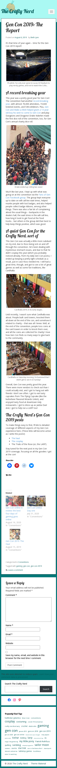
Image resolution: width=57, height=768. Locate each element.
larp (30, 737)
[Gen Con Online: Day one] (36, 501)
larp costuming (38, 738)
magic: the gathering (11, 742)
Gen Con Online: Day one (34, 509)
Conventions (23, 562)
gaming (19, 566)
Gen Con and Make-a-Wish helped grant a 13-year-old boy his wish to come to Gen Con (27, 109)
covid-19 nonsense (35, 722)
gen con (26, 566)
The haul (16, 438)
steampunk (47, 748)
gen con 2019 (36, 566)
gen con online (19, 735)
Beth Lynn (35, 37)
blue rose (26, 718)
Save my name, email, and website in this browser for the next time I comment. (25, 656)
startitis (14, 748)
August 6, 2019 (21, 37)
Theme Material (38, 763)
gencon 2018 (33, 731)
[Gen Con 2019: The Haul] (15, 534)
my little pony (26, 741)
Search (46, 689)
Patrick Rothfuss (42, 741)
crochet (24, 726)
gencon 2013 (23, 731)
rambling (16, 744)
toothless (37, 751)
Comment (11, 595)
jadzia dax (8, 738)
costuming (21, 721)
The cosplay (17, 441)
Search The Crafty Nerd (16, 683)
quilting (8, 745)
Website (9, 643)
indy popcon (45, 735)
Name (9, 625)
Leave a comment (15, 570)
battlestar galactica (13, 718)
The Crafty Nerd (17, 11)
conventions (36, 718)
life (45, 738)
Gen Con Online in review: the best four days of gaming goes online (14, 513)
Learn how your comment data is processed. (27, 675)
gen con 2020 (9, 735)
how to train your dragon (33, 735)
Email (9, 634)
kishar (15, 737)
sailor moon (42, 745)
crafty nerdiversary (12, 726)
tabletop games (25, 751)
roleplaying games (27, 745)
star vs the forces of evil (34, 748)
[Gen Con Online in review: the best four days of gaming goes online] (15, 501)
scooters (7, 748)
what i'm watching (11, 754)
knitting (23, 738)
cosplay (10, 721)
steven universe (11, 751)
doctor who (32, 726)
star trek (22, 748)
